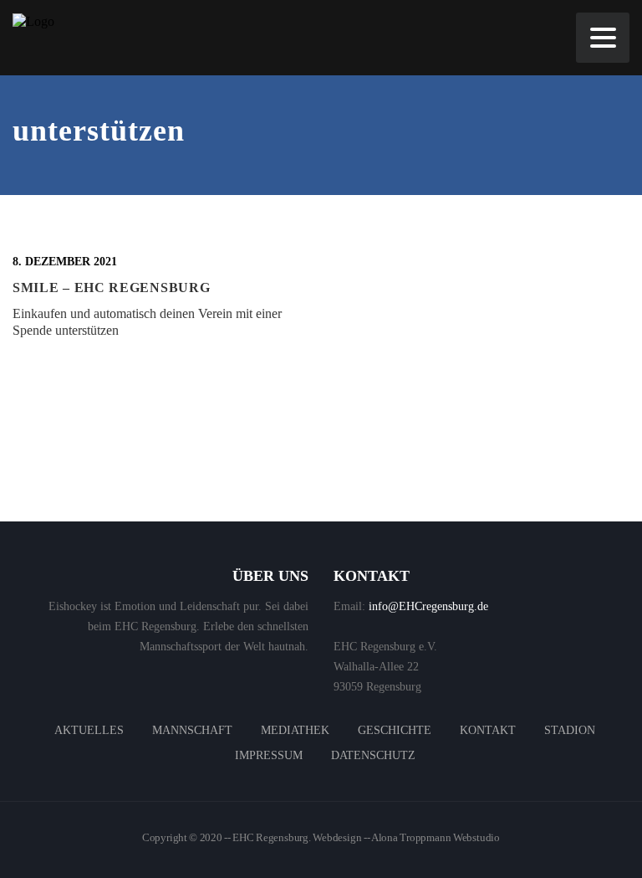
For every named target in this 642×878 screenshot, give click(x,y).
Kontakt (488, 730)
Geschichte (394, 730)
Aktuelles (89, 730)
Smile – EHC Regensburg (111, 287)
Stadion (569, 730)
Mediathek (295, 730)
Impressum (269, 755)
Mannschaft (192, 730)
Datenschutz (373, 755)
